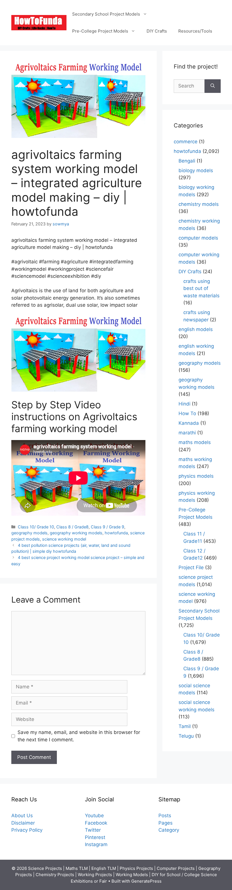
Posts (164, 815)
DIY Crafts (157, 31)
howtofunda (116, 532)
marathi (187, 433)
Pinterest (95, 837)
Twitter (93, 830)
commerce (185, 141)
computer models (198, 238)
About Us (22, 815)
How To (187, 413)
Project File (191, 567)
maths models (195, 442)
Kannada (189, 423)
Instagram (96, 844)
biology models (196, 170)
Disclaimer (23, 823)
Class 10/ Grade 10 (36, 526)
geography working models (76, 532)
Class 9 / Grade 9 (107, 526)
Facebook (96, 823)
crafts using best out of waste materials (201, 288)
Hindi (184, 404)
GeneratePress (146, 881)
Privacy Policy (26, 830)
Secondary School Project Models (106, 14)
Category (168, 830)
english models (196, 329)
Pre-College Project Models (100, 31)
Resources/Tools (195, 31)
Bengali (187, 161)
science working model (64, 539)
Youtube (94, 815)
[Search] (213, 86)
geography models (29, 532)
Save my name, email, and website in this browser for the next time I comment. (79, 735)
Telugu (186, 736)
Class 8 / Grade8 (72, 526)
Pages (165, 823)
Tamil (185, 726)
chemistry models (199, 204)
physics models (196, 476)
